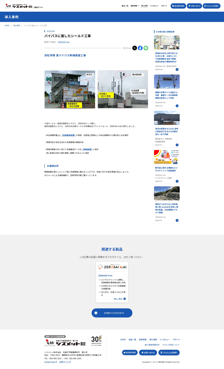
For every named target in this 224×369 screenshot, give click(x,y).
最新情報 (134, 6)
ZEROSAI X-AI (63, 42)
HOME (7, 25)
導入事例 (16, 25)
